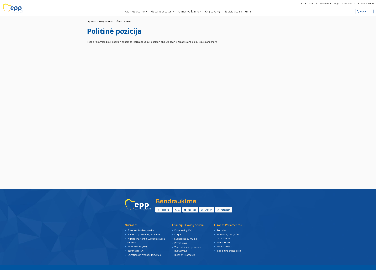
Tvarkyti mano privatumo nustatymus (188, 249)
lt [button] (302, 3)
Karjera (178, 234)
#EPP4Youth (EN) (137, 246)
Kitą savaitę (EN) (183, 230)
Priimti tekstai (224, 246)
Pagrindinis (91, 21)
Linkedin (208, 209)
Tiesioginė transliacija (229, 250)
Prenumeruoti (366, 3)
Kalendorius (223, 242)
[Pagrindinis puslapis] (13, 8)
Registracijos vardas (345, 3)
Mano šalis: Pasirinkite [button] (319, 3)
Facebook (165, 209)
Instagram (225, 209)
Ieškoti (363, 11)
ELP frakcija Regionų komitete (144, 234)
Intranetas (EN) (135, 250)
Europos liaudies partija (140, 230)
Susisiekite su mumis (185, 238)
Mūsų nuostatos (106, 21)
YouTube (192, 209)
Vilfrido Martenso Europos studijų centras (146, 240)
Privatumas (180, 243)
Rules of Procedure (184, 254)
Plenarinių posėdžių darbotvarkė (228, 236)
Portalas (221, 230)
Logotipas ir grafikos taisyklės (144, 254)
